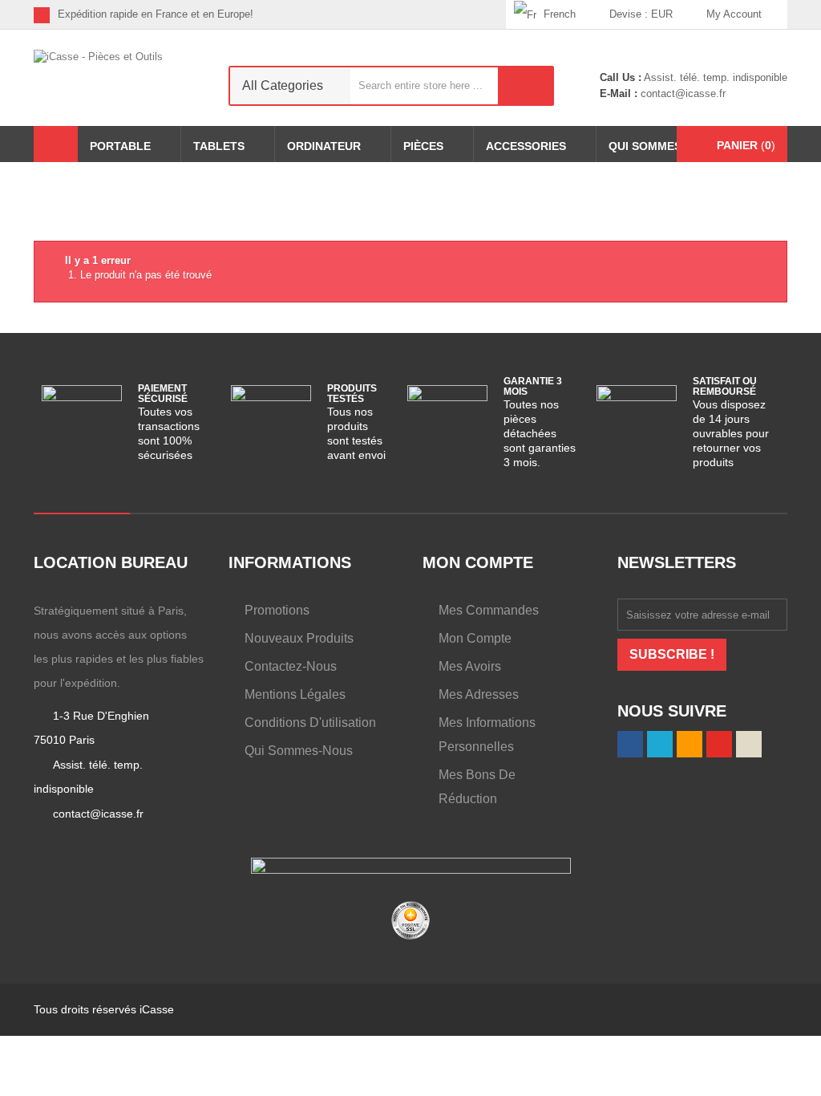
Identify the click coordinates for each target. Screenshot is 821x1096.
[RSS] (443, 14)
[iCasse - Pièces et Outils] (119, 75)
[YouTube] (719, 744)
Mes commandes (489, 610)
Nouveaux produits (299, 638)
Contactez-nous (291, 666)
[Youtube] (468, 14)
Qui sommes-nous (299, 750)
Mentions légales (295, 694)
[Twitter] (419, 14)
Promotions (277, 610)
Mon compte (475, 638)
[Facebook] (394, 14)
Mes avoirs (470, 666)
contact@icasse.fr (681, 93)
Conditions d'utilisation (310, 722)
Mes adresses (479, 694)
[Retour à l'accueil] (38, 196)
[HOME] (56, 144)
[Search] (526, 86)
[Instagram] (493, 14)
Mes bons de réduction (477, 787)
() (746, 145)
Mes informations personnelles (487, 734)
